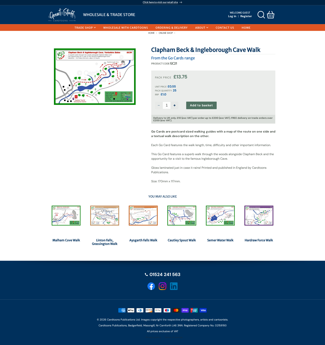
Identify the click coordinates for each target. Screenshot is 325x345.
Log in (232, 16)
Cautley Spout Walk (182, 240)
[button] (261, 14)
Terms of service (174, 337)
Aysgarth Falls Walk (143, 240)
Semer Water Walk (220, 240)
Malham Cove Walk (66, 240)
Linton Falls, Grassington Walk (104, 242)
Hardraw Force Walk (259, 240)
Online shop (166, 32)
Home (151, 32)
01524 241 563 (165, 274)
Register (246, 16)
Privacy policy (153, 337)
